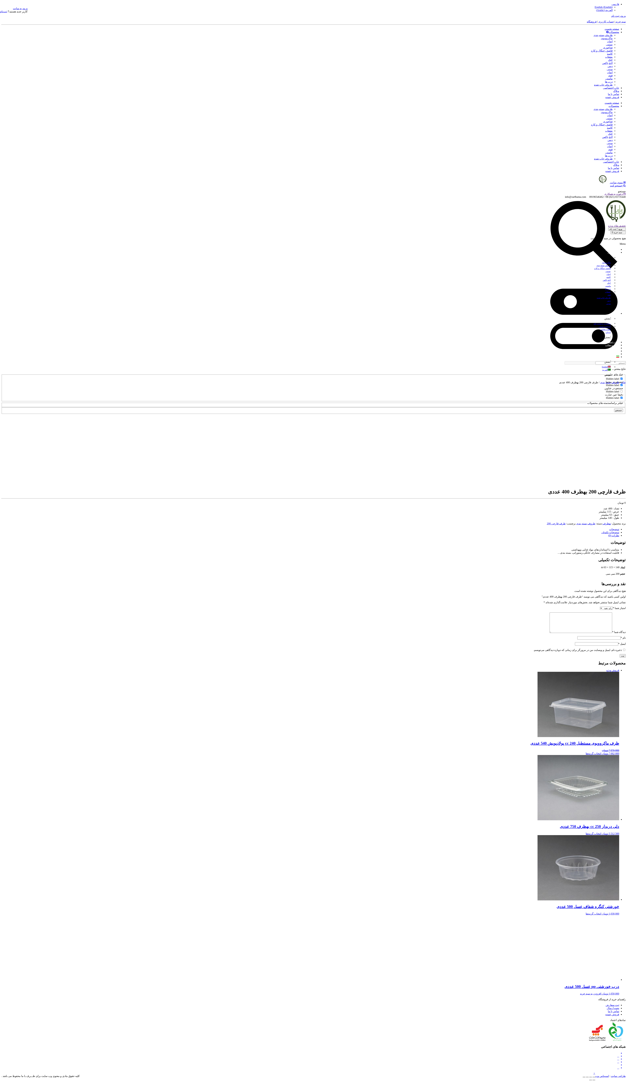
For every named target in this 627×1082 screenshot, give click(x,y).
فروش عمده (612, 97)
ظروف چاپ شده (603, 84)
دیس (610, 66)
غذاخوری (608, 47)
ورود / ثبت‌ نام (616, 229)
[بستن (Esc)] (594, 1077)
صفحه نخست (612, 29)
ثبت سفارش (612, 1005)
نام (623, 637)
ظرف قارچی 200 (556, 523)
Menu (623, 243)
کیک (610, 60)
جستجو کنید (616, 185)
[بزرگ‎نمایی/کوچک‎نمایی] (584, 1077)
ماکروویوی (607, 38)
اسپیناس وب (602, 1076)
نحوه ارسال (613, 1008)
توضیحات (614, 529)
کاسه (610, 53)
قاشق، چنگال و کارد (602, 50)
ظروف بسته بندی (603, 35)
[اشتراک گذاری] (590, 1077)
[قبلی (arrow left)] (594, 1080)
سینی (610, 69)
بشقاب (609, 56)
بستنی (609, 44)
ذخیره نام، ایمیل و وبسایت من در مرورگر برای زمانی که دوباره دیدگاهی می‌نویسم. (577, 650)
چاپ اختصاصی (611, 87)
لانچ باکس (607, 63)
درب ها (609, 81)
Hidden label (612, 378)
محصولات (614, 32)
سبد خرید (620, 21)
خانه (623, 382)
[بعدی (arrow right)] (590, 1080)
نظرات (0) (613, 535)
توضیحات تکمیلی (610, 532)
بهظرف (606, 523)
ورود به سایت (20, 8)
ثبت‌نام (3, 11)
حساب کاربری (606, 21)
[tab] (310, 529)
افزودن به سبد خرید (590, 993)
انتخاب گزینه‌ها (593, 753)
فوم (610, 75)
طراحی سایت (618, 1076)
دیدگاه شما (619, 632)
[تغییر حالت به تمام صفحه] (587, 1077)
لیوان (610, 41)
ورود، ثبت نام (618, 16)
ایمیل (622, 643)
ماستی (609, 78)
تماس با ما (613, 94)
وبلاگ (616, 91)
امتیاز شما (619, 608)
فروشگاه (592, 21)
